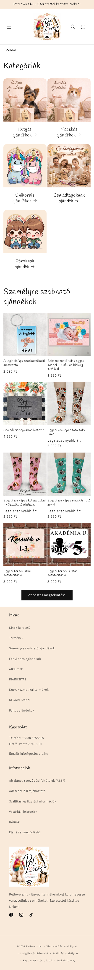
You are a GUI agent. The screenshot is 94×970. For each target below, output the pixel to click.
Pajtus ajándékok (21, 710)
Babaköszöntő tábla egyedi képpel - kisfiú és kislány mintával (66, 365)
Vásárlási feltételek (23, 812)
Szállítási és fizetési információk (32, 801)
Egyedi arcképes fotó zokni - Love (68, 432)
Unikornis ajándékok (24, 198)
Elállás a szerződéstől (25, 832)
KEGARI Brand (19, 700)
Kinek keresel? (19, 628)
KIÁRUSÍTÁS (17, 679)
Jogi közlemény (66, 960)
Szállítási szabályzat (65, 953)
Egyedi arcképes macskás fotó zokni (68, 503)
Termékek (16, 638)
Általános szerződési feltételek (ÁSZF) (37, 780)
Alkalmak (16, 669)
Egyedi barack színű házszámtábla (17, 573)
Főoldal (10, 50)
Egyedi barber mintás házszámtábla (62, 573)
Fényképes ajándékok (25, 659)
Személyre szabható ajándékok (32, 648)
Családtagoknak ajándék (69, 198)
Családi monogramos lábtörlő (23, 430)
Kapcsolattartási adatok (38, 960)
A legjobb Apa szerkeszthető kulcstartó (24, 363)
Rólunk (14, 822)
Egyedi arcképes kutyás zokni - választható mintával (24, 503)
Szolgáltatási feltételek (34, 953)
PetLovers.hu (34, 946)
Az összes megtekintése (47, 595)
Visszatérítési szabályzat (62, 946)
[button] (9, 27)
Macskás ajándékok (67, 132)
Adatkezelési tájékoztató (27, 791)
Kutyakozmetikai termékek (29, 690)
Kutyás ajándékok (22, 132)
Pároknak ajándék (24, 264)
